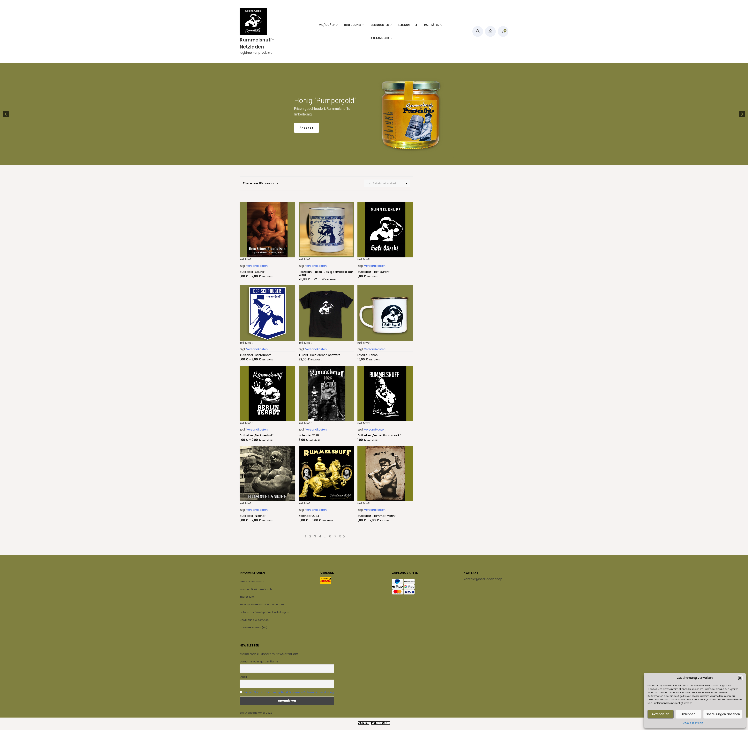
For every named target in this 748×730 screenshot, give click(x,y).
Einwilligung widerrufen (254, 620)
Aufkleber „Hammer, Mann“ (376, 515)
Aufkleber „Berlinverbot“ (256, 435)
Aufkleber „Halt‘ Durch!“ (373, 271)
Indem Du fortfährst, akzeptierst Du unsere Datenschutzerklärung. (289, 692)
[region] (374, 114)
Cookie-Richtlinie (693, 723)
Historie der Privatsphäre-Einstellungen (264, 612)
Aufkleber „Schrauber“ (255, 354)
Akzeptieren (660, 714)
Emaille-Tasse (367, 354)
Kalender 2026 (309, 435)
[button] (740, 678)
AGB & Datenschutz (252, 581)
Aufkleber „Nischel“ (253, 515)
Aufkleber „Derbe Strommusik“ (379, 435)
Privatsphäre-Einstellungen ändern (262, 604)
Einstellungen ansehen (723, 714)
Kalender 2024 (309, 515)
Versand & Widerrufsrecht (256, 589)
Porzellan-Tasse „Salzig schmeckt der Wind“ (326, 273)
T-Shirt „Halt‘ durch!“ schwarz (319, 354)
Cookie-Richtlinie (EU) (253, 627)
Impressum (247, 597)
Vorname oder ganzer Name (259, 661)
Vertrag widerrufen (374, 723)
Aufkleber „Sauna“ (252, 271)
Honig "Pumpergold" (321, 101)
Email (243, 677)
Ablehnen (688, 714)
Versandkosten (257, 266)
